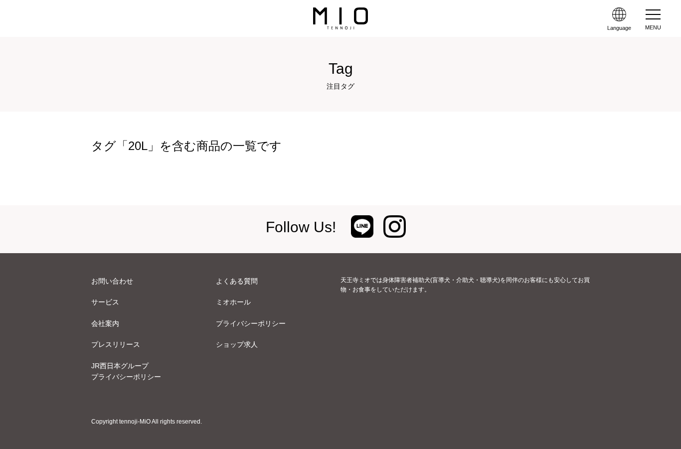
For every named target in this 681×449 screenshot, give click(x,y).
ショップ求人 (237, 344)
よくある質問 (237, 281)
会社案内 (105, 323)
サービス (105, 302)
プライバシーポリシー (251, 323)
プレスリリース (115, 344)
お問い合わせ (112, 281)
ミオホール (233, 302)
